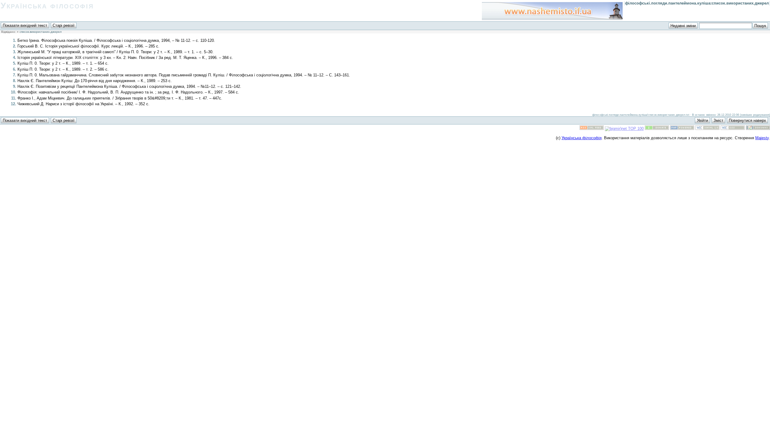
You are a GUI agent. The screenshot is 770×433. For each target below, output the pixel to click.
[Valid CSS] (733, 128)
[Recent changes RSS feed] (592, 128)
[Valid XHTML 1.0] (707, 128)
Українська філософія (47, 5)
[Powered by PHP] (682, 128)
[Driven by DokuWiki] (758, 128)
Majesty (762, 138)
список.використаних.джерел (41, 31)
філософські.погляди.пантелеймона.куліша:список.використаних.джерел (697, 3)
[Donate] (657, 128)
